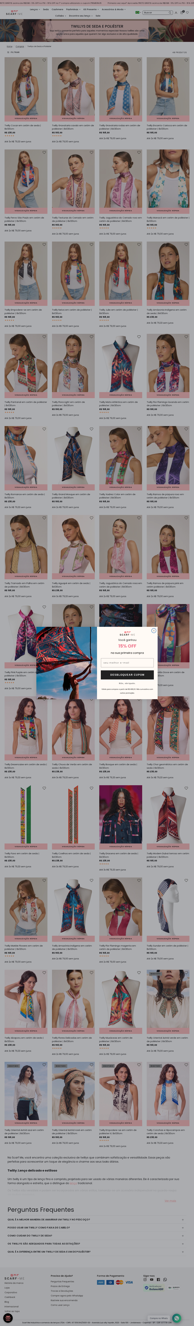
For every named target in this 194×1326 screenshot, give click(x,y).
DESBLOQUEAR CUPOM (127, 675)
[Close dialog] (154, 630)
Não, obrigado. (127, 683)
